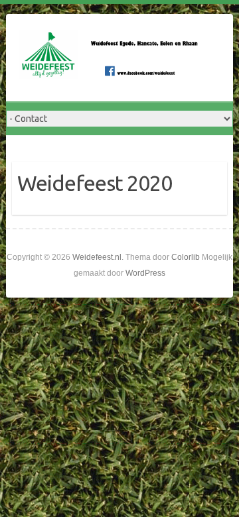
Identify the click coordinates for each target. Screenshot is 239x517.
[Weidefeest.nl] (112, 57)
